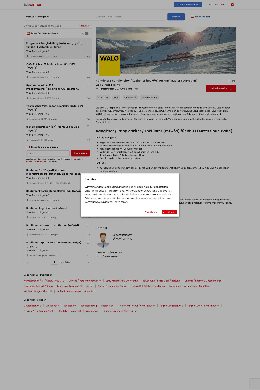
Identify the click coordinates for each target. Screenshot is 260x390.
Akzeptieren (169, 212)
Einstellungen (151, 212)
